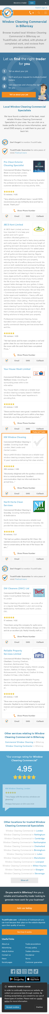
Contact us (6, 955)
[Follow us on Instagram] (24, 971)
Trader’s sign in (41, 7)
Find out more (21, 152)
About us (5, 944)
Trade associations (33, 944)
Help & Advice (8, 951)
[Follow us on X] (18, 971)
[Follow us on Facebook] (13, 971)
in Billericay (24, 742)
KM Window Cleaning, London (17, 788)
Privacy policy (31, 947)
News (4, 958)
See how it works (24, 932)
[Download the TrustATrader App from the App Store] (33, 979)
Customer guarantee (33, 962)
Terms (27, 958)
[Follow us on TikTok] (36, 971)
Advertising (6, 947)
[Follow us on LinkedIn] (30, 971)
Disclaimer (29, 955)
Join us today (24, 908)
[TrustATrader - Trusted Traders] (7, 11)
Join (31, 2)
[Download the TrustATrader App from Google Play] (17, 979)
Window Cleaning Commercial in (24, 830)
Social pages (7, 962)
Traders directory (32, 951)
